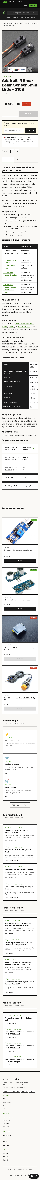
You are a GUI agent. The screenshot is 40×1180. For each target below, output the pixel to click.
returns (6, 1123)
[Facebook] (11, 1175)
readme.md (8, 160)
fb (17, 151)
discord (6, 1145)
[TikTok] (22, 1175)
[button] (8, 17)
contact (6, 1127)
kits (4, 1105)
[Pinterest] (29, 1175)
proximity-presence (14, 23)
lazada (5, 1157)
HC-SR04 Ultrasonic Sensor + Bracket (17, 600)
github (24, 1091)
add (21, 560)
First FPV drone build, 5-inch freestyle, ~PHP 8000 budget (19, 1033)
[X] (25, 1175)
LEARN (10, 2)
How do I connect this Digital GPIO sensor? (15, 469)
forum (5, 1142)
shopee (5, 1153)
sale (4, 1108)
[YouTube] (18, 1175)
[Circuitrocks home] (4, 13)
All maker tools (20, 805)
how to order (8, 1117)
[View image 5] (29, 69)
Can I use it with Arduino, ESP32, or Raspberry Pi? (17, 459)
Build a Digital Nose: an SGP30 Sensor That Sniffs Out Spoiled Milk (19, 944)
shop (3, 23)
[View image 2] (11, 69)
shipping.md (21, 160)
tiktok (5, 1160)
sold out (20, 658)
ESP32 (11, 326)
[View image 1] (5, 69)
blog (4, 1138)
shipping (6, 1120)
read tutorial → (11, 841)
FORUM (20, 2)
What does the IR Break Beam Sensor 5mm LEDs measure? (18, 448)
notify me (30, 130)
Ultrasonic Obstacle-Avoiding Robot (19, 869)
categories (7, 1102)
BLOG (15, 2)
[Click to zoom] (20, 48)
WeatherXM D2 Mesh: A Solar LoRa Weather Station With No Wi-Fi (18, 924)
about (6, 1091)
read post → (9, 933)
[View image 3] (17, 69)
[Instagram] (15, 1175)
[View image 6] (35, 69)
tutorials (7, 1135)
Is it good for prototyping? (18, 486)
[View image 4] (23, 69)
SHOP (5, 2)
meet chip (15, 1091)
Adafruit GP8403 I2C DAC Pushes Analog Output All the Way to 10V (18, 963)
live (32, 1091)
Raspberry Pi (24, 326)
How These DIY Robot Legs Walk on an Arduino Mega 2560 (19, 983)
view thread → (10, 1023)
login (25, 5)
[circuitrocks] (2, 9)
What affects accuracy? (15, 478)
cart (33, 5)
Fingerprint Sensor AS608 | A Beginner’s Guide (16, 831)
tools (5, 1099)
